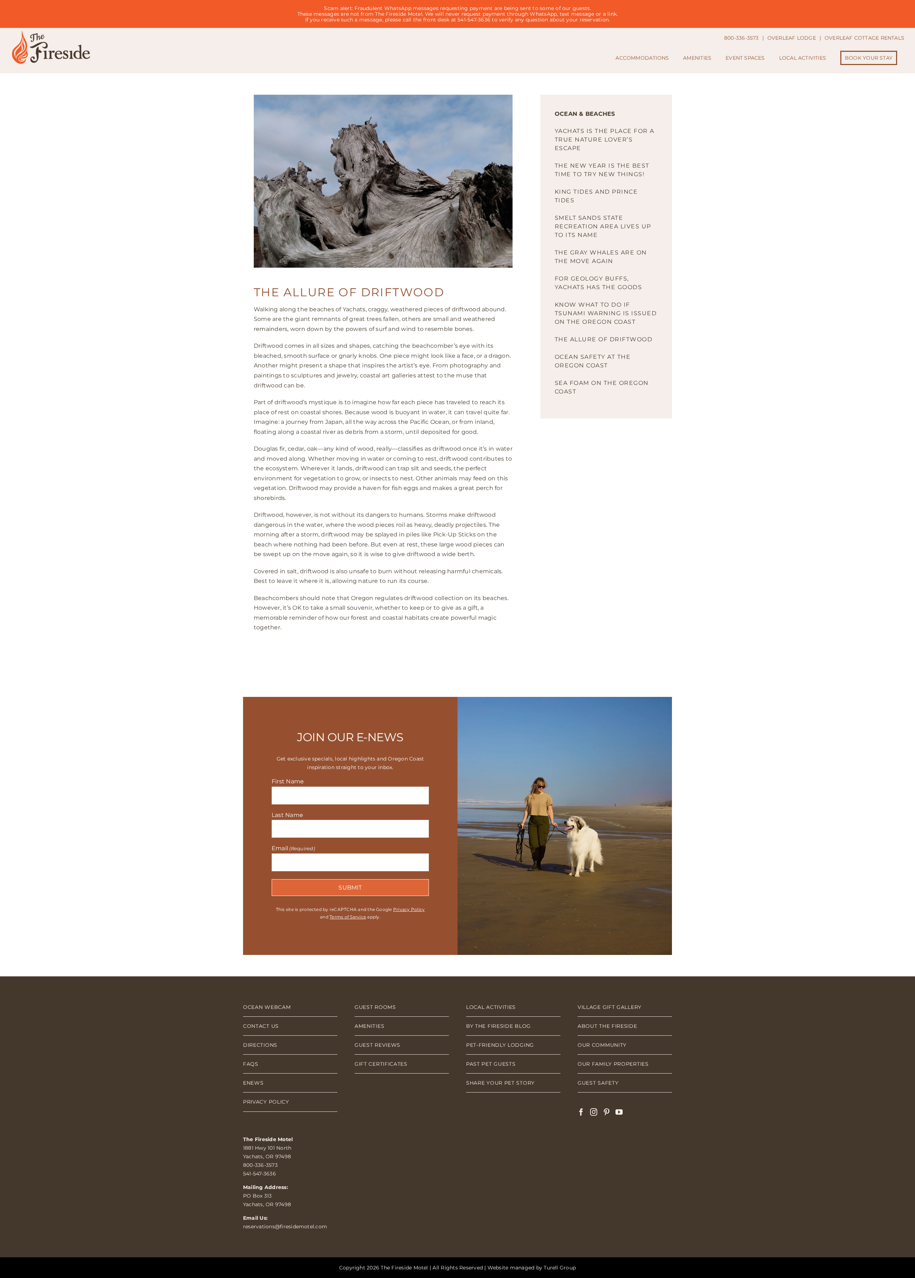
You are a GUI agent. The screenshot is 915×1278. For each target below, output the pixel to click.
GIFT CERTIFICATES (381, 1064)
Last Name (287, 815)
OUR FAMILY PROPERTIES (613, 1064)
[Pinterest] (606, 1112)
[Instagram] (593, 1112)
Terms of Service (348, 917)
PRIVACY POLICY (266, 1102)
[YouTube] (619, 1112)
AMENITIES (369, 1026)
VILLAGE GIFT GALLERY (610, 1007)
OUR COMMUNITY (602, 1045)
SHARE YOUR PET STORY (500, 1083)
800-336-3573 (260, 1165)
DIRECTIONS (260, 1045)
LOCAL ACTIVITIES (491, 1007)
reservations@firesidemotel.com (285, 1226)
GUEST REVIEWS (377, 1045)
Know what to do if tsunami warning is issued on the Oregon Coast (606, 313)
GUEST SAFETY (598, 1083)
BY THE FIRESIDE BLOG (498, 1026)
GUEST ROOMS (375, 1007)
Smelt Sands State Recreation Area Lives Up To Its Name (603, 226)
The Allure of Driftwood (604, 339)
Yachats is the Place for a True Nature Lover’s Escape (604, 140)
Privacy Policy (409, 909)
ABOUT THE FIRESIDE (607, 1026)
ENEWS (253, 1083)
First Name (288, 781)
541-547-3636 (259, 1173)
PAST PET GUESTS (491, 1064)
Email (293, 848)
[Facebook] (581, 1112)
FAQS (250, 1064)
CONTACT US (261, 1026)
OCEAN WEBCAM (267, 1007)
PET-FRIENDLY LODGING (500, 1045)
